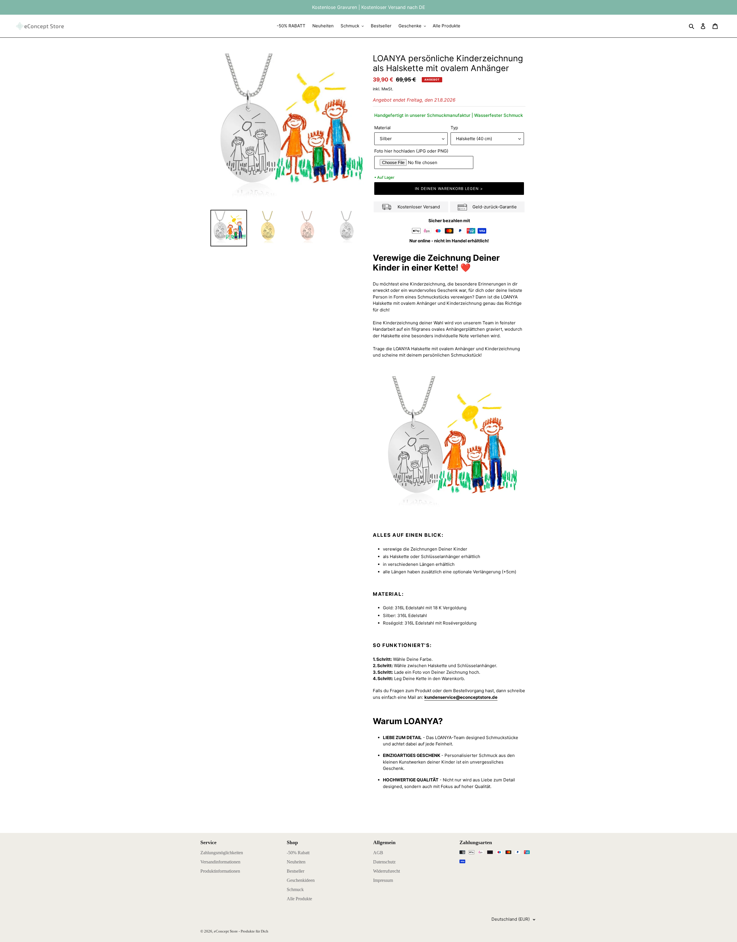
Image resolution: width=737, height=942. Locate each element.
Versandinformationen (220, 861)
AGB (378, 852)
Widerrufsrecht (386, 871)
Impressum (383, 880)
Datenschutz (384, 861)
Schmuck (295, 889)
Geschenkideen (301, 880)
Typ (454, 127)
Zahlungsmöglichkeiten (221, 852)
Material (382, 127)
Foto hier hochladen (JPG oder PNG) (411, 151)
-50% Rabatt (298, 852)
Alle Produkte (299, 898)
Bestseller (295, 871)
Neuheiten (296, 861)
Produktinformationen (220, 871)
